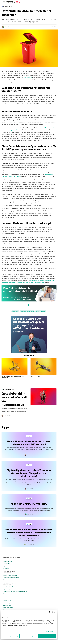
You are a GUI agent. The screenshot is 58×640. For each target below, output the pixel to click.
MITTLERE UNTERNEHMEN (9, 583)
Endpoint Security (7, 605)
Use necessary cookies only (10, 636)
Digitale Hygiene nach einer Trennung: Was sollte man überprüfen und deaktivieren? (29, 473)
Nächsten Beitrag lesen (8, 389)
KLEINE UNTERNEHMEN (9, 571)
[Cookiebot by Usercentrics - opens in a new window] (49, 612)
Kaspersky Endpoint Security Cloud (11, 577)
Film (27, 77)
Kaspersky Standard (7, 561)
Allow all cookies (47, 636)
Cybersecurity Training (8, 609)
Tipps (29, 436)
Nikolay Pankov (8, 26)
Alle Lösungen (6, 568)
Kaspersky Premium (7, 566)
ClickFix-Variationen (36, 376)
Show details (49, 631)
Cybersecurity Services (8, 600)
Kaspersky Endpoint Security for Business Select (14, 589)
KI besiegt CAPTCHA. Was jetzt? (29, 503)
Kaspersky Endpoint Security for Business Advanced (15, 591)
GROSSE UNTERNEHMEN (9, 597)
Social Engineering (7, 6)
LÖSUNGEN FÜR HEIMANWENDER (11, 557)
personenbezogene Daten (27, 311)
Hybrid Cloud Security (8, 607)
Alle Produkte (6, 579)
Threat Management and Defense (11, 603)
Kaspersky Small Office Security (10, 575)
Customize (28, 636)
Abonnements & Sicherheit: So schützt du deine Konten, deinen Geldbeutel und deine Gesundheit (29, 532)
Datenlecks (15, 311)
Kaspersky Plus (6, 563)
